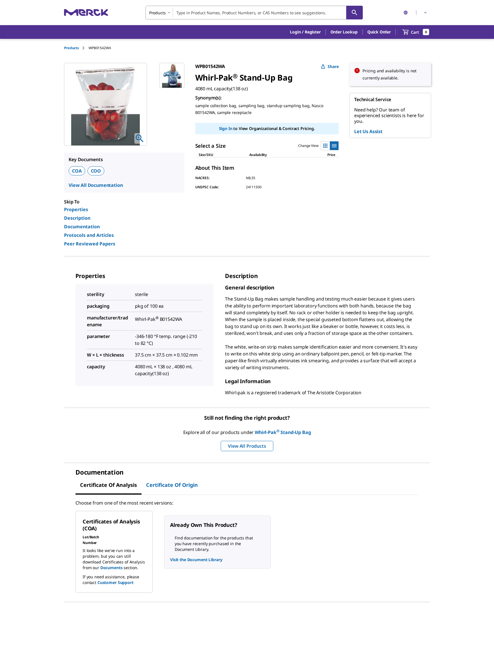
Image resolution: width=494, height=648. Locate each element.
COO (96, 171)
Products (71, 47)
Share (333, 66)
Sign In (225, 128)
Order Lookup (344, 32)
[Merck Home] (86, 12)
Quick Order (379, 32)
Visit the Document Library (196, 559)
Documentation (82, 226)
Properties (76, 209)
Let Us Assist (368, 131)
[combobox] (254, 12)
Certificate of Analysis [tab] (108, 484)
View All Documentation (96, 185)
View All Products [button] (247, 446)
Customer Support (115, 582)
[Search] (354, 12)
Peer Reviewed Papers (89, 244)
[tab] (76, 48)
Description (77, 218)
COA (77, 171)
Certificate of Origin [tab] (172, 484)
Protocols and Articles (89, 235)
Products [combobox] (157, 12)
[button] (305, 32)
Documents (111, 567)
